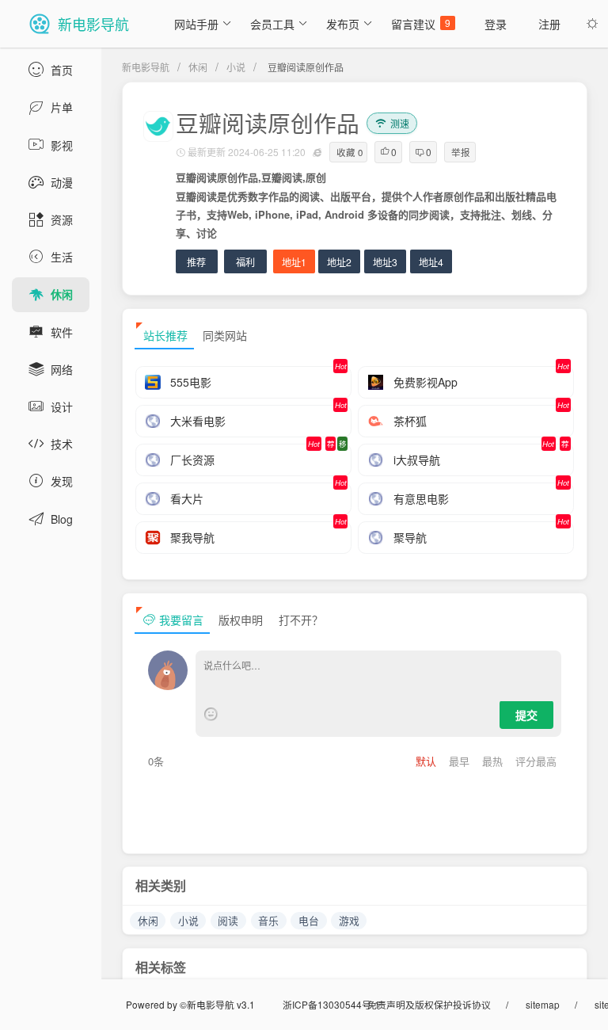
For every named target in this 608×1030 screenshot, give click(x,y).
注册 (549, 24)
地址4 (431, 262)
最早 (461, 761)
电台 (308, 920)
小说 (235, 67)
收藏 (349, 152)
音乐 (268, 920)
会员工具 (272, 24)
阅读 (228, 920)
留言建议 (420, 24)
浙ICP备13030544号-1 (331, 1004)
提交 (526, 715)
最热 (494, 761)
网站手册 (196, 24)
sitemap (543, 1004)
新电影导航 (145, 67)
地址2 (339, 262)
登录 (495, 24)
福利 (245, 262)
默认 (427, 761)
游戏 (349, 920)
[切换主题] (592, 23)
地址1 (294, 262)
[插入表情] (210, 714)
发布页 (342, 24)
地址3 (385, 262)
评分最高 (536, 761)
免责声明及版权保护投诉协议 (429, 1004)
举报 (460, 152)
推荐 (196, 262)
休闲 (197, 67)
